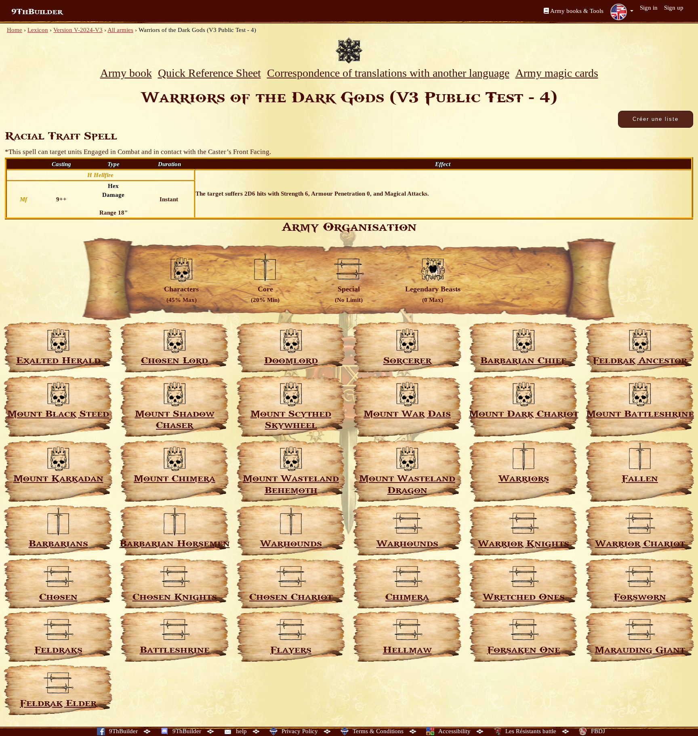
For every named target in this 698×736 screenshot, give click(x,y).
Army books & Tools (576, 11)
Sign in (649, 7)
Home (14, 30)
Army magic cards (556, 73)
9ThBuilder (37, 12)
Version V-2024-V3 (78, 30)
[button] (622, 11)
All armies (120, 30)
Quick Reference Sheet (209, 73)
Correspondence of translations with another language (388, 73)
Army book (126, 73)
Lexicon (37, 30)
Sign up (673, 7)
